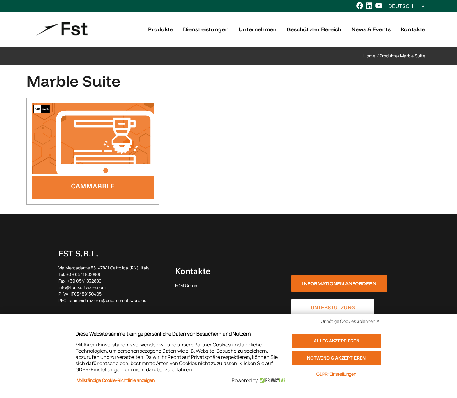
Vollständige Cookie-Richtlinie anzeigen (116, 380)
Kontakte (192, 270)
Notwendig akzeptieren (336, 357)
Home (369, 56)
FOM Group (186, 285)
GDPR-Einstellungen (336, 374)
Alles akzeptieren (336, 340)
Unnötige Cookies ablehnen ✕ (350, 321)
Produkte (389, 56)
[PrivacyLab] (271, 380)
